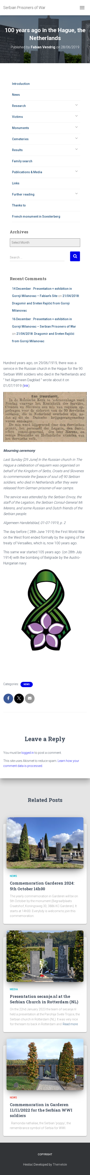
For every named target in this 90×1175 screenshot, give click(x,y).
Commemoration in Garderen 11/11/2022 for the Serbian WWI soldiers (41, 1110)
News (16, 94)
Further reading (23, 194)
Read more (70, 1024)
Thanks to (19, 205)
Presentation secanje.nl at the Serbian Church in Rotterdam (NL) (44, 999)
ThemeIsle (60, 1164)
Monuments (20, 128)
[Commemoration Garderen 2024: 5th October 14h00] (45, 842)
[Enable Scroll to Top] (81, 1166)
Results (17, 150)
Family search (22, 161)
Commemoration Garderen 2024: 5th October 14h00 (42, 885)
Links (15, 183)
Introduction (21, 84)
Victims (17, 117)
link (26, 386)
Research (19, 106)
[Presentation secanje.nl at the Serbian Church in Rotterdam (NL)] (45, 956)
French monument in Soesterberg (36, 216)
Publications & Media (27, 172)
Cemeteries (20, 139)
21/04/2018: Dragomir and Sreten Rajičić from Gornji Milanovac (46, 303)
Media (14, 989)
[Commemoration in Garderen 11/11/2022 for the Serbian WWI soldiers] (45, 1064)
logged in (27, 752)
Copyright (45, 1154)
